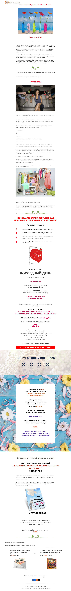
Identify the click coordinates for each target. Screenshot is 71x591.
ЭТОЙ (12, 555)
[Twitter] (39, 580)
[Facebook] (33, 580)
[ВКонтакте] (35, 580)
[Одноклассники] (37, 580)
